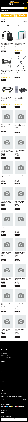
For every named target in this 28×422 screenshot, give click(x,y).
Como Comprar (4, 386)
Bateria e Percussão (5, 369)
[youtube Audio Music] (6, 349)
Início (2, 19)
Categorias (3, 363)
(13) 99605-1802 (4, 355)
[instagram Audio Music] (1, 349)
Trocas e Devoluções (5, 388)
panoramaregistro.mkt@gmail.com (8, 357)
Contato (3, 384)
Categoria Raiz (4, 10)
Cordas (2, 365)
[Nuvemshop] (6, 416)
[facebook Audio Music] (4, 349)
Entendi (16, 419)
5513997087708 (4, 353)
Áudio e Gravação (5, 371)
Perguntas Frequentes (5, 390)
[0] (26, 3)
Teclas (2, 367)
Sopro (2, 373)
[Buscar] (25, 8)
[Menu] (1, 3)
